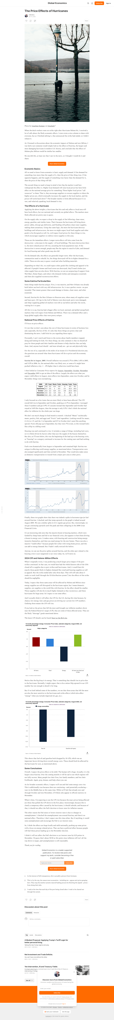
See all (28, 980)
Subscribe (99, 3)
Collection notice (68, 1007)
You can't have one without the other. (36, 957)
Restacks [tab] (36, 912)
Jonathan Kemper (38, 126)
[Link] (22, 168)
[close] (74, 972)
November (84, 370)
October (76, 370)
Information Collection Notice (56, 998)
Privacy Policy (70, 998)
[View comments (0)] (30, 21)
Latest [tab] (31, 935)
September (68, 370)
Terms (60, 1007)
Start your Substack (52, 1012)
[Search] (88, 3)
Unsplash (51, 126)
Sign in (108, 3)
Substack (48, 1016)
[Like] (26, 21)
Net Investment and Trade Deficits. (39, 955)
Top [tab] (27, 935)
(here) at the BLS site (59, 618)
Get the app (65, 1012)
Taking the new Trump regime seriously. (37, 945)
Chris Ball (32, 14)
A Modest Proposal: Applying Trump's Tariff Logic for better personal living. (46, 941)
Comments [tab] (29, 912)
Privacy (55, 1007)
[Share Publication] (92, 3)
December (31, 373)
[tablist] (32, 912)
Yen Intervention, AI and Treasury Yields (41, 967)
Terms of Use (65, 997)
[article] (57, 944)
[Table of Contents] (2, 510)
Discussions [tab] (38, 935)
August (60, 370)
